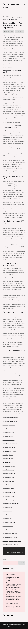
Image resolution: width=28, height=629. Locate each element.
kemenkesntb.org (7, 515)
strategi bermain (12, 19)
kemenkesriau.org (8, 436)
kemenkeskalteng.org (9, 473)
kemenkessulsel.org (8, 496)
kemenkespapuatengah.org (10, 537)
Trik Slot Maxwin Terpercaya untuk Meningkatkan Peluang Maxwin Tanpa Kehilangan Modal (13, 577)
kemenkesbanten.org (9, 466)
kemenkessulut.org (8, 507)
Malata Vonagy (8, 31)
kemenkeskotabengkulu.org (10, 444)
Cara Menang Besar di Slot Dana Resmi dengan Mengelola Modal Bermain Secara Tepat (13, 599)
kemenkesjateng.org (8, 458)
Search (4, 559)
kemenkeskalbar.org (8, 470)
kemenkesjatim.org (8, 462)
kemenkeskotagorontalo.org (11, 503)
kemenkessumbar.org (9, 432)
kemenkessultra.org (8, 500)
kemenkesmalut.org (8, 526)
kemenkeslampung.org (9, 447)
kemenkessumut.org (8, 429)
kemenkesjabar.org (8, 455)
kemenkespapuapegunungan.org (12, 541)
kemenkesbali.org (7, 511)
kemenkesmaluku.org (9, 522)
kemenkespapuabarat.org (10, 533)
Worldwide (6, 17)
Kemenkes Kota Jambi (12, 6)
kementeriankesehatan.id (10, 421)
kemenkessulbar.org (8, 488)
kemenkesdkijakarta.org (9, 451)
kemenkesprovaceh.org (9, 425)
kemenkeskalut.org (8, 485)
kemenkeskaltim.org (8, 481)
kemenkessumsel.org (9, 440)
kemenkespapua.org (8, 530)
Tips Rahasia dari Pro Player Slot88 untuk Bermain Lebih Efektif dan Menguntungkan (13, 606)
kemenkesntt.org (7, 518)
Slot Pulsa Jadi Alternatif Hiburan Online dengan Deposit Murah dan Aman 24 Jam (13, 592)
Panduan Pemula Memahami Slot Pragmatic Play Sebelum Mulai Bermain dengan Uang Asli (14, 585)
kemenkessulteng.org (9, 492)
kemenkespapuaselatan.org (10, 544)
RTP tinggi (17, 17)
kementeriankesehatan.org (10, 417)
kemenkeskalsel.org (8, 477)
